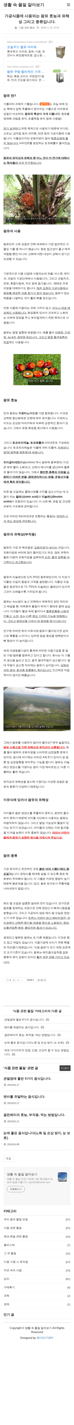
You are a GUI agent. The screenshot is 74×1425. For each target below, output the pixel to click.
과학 (37, 1295)
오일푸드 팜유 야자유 (22, 47)
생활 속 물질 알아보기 (22, 1174)
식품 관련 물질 (27, 27)
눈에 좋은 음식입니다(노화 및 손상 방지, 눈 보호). (34, 1042)
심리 (37, 1279)
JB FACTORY (45, 1337)
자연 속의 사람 (37, 1270)
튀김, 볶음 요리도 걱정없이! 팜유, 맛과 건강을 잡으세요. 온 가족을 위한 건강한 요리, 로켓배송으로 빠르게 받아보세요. (26, 78)
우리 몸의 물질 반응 (37, 1219)
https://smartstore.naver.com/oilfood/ (27, 42)
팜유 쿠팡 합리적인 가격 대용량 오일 (26, 72)
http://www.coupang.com (20, 66)
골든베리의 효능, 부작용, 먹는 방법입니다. (30, 1034)
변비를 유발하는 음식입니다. (21, 1027)
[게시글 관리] (18, 980)
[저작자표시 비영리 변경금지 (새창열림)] (41, 980)
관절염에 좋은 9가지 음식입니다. (24, 1019)
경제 (37, 1304)
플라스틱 (37, 1245)
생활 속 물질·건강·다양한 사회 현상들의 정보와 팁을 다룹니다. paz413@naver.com (30, 1181)
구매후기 (37, 1287)
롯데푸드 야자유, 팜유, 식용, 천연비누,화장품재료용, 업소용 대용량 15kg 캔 (26, 53)
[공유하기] (14, 980)
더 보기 (65, 1068)
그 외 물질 (37, 1253)
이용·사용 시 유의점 (37, 1262)
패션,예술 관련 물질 (37, 1236)
